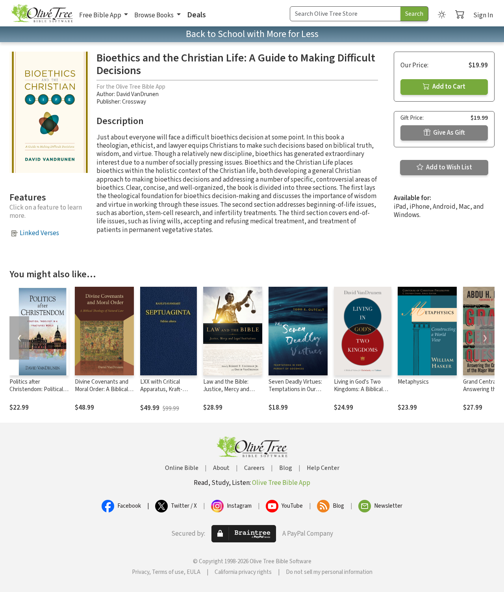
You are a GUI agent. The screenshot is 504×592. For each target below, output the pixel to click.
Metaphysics (413, 382)
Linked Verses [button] (39, 233)
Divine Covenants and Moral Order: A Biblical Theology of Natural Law (101, 393)
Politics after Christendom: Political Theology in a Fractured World (38, 393)
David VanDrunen (137, 94)
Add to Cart (448, 86)
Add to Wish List (448, 167)
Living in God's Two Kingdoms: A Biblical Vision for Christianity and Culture (360, 393)
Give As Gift (448, 132)
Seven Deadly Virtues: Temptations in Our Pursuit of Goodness (295, 389)
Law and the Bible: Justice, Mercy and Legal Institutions (226, 389)
